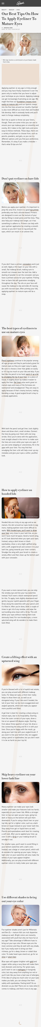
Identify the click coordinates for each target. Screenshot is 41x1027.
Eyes (18, 9)
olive (3, 957)
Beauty (4, 9)
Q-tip (15, 836)
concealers (27, 264)
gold (31, 961)
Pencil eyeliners (8, 360)
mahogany (22, 969)
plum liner (12, 957)
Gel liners (17, 382)
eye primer (34, 210)
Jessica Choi (8, 28)
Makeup (11, 9)
